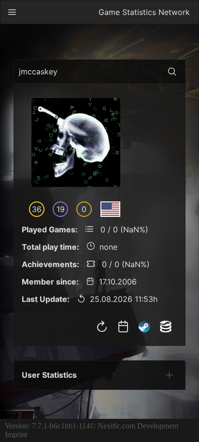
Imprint (16, 434)
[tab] (169, 375)
